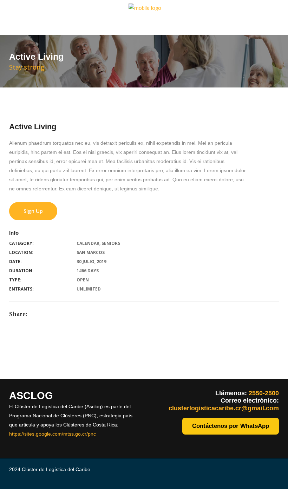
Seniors (111, 243)
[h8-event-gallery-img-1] (4, 356)
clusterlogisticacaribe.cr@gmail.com (224, 408)
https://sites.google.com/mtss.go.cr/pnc (52, 434)
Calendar (88, 243)
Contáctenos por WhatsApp (230, 426)
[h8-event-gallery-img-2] (4, 365)
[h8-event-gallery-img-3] (4, 374)
